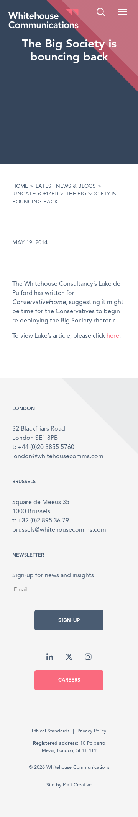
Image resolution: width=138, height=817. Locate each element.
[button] (122, 12)
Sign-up (69, 620)
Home (20, 186)
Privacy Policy (91, 731)
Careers (69, 680)
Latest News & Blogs (66, 186)
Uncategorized (35, 194)
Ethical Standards (50, 731)
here (113, 336)
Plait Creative (77, 785)
